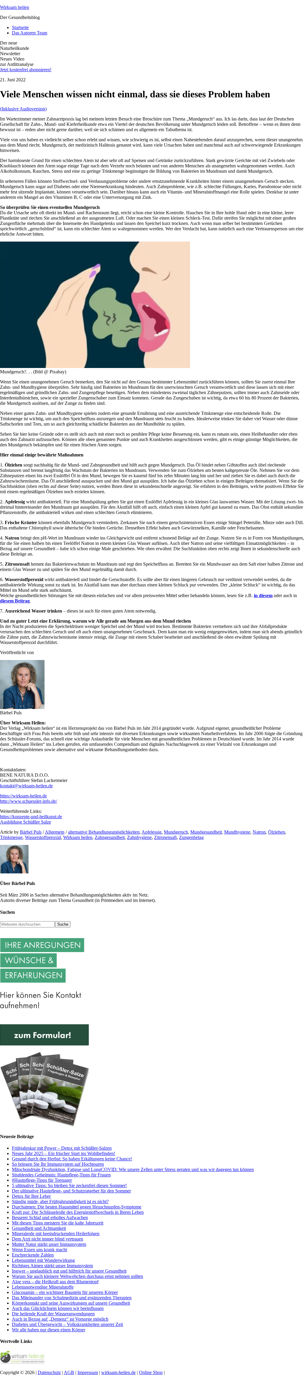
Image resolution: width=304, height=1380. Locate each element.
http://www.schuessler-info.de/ (28, 801)
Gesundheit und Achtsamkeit (39, 1228)
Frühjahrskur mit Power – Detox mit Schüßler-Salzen (62, 1148)
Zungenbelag (191, 837)
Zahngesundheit (110, 837)
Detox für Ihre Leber (31, 1196)
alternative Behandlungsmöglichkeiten (104, 832)
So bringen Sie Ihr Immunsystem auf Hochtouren (58, 1164)
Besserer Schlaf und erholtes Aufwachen (50, 1217)
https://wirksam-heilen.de (23, 795)
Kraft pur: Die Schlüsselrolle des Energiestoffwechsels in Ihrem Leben (78, 1212)
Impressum (87, 1372)
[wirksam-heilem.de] (22, 1362)
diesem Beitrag (15, 600)
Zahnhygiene (139, 837)
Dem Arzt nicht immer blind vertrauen (47, 1238)
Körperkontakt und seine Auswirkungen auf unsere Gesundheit (71, 1303)
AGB (69, 1372)
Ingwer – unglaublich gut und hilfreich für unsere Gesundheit (69, 1270)
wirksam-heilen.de (118, 1372)
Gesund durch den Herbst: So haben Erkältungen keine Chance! (72, 1158)
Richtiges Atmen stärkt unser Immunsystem (52, 1265)
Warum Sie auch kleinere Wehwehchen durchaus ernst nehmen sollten (77, 1276)
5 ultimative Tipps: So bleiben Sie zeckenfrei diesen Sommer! (69, 1185)
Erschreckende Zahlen (33, 1254)
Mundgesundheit (206, 832)
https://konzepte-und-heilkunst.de (31, 816)
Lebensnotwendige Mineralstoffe (43, 1286)
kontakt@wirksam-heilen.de (26, 785)
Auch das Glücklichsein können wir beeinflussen (58, 1308)
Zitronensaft (165, 837)
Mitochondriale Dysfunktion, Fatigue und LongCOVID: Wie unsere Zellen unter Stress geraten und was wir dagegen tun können (133, 1169)
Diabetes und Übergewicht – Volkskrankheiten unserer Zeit (67, 1324)
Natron (259, 832)
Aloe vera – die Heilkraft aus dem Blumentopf (55, 1281)
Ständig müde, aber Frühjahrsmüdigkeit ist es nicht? (60, 1201)
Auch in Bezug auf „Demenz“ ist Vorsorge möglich (60, 1319)
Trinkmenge (11, 837)
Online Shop (151, 1372)
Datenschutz (49, 1372)
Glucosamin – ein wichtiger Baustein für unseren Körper (65, 1292)
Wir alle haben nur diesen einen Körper (48, 1329)
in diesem (263, 595)
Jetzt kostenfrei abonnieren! (25, 69)
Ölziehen (276, 832)
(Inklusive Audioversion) (23, 108)
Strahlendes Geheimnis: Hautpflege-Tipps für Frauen (61, 1174)
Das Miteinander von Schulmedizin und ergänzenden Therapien (72, 1297)
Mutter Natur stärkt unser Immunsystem (49, 1244)
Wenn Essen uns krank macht (39, 1249)
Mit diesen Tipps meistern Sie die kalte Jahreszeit (57, 1222)
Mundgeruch (176, 832)
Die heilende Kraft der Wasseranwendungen (53, 1313)
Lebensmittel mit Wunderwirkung (43, 1260)
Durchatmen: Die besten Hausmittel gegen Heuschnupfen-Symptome (76, 1206)
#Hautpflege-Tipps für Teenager (42, 1180)
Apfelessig (152, 832)
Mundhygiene (237, 832)
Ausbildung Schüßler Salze (25, 821)
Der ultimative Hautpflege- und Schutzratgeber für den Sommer (71, 1190)
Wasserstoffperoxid (43, 837)
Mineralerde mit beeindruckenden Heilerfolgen (55, 1233)
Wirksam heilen (14, 7)
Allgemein (54, 832)
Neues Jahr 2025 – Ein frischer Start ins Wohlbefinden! (63, 1153)
